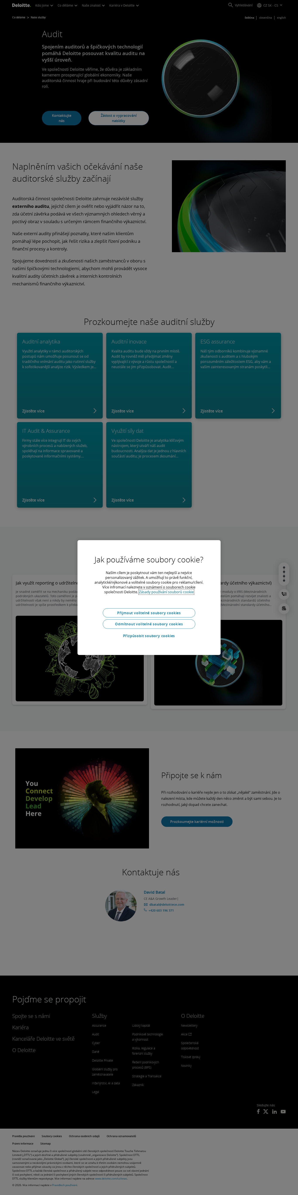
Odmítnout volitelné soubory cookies (149, 624)
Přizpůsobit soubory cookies (149, 635)
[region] (149, 597)
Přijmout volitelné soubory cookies (149, 612)
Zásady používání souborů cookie (166, 591)
